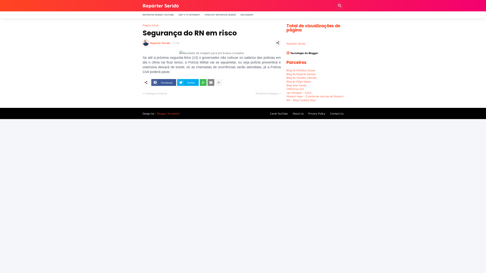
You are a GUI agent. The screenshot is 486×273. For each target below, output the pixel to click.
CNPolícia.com (295, 88)
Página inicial (150, 25)
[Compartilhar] (278, 43)
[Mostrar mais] (218, 82)
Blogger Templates (168, 113)
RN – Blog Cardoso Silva (301, 100)
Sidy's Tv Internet (189, 14)
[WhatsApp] (203, 82)
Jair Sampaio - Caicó (298, 92)
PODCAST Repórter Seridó (220, 14)
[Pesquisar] (339, 5)
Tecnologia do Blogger (304, 53)
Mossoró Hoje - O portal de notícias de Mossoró (314, 96)
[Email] (210, 82)
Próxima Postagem (267, 93)
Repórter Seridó (161, 5)
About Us (298, 113)
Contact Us (336, 113)
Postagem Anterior (156, 93)
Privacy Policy (316, 113)
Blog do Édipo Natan (298, 81)
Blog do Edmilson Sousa (300, 70)
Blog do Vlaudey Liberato (301, 77)
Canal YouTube (279, 113)
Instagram (247, 14)
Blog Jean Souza (296, 85)
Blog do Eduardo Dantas (301, 74)
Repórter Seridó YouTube (158, 14)
